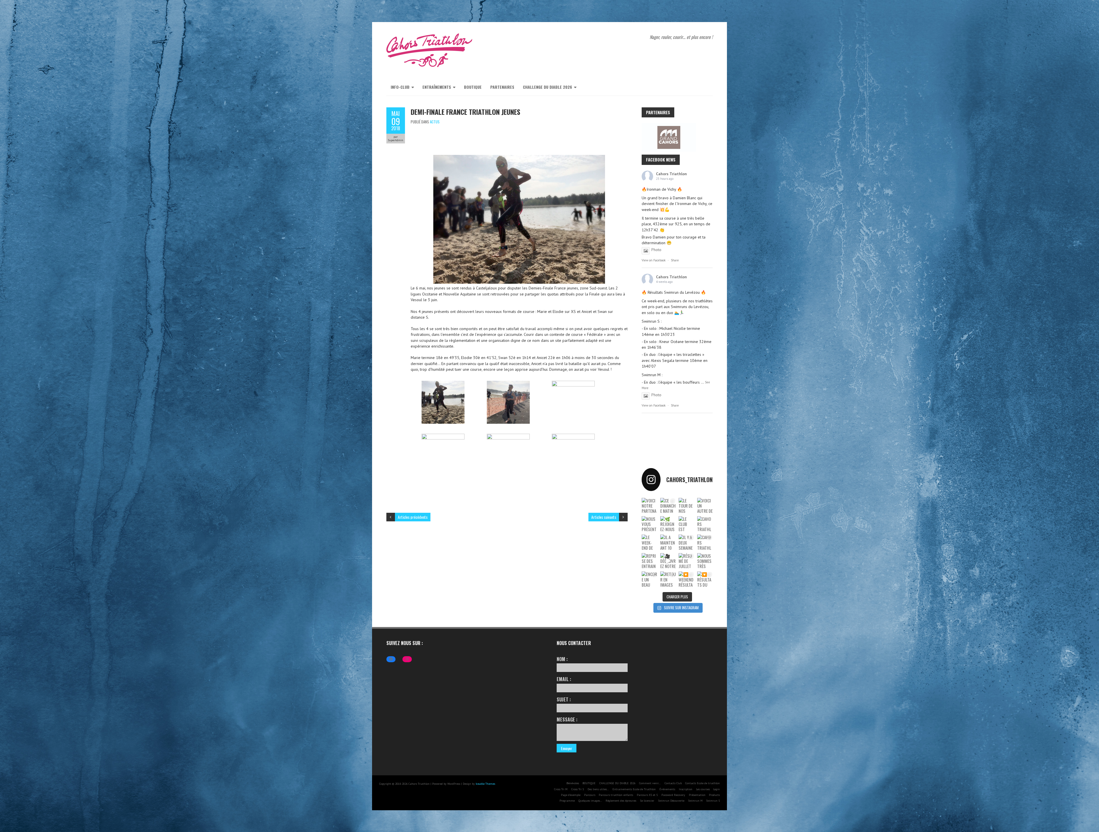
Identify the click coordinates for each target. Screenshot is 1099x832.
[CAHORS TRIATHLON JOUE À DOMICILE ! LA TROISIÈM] (705, 542)
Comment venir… (650, 783)
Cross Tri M (561, 789)
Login (716, 789)
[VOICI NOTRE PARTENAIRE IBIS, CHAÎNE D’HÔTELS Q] (649, 505)
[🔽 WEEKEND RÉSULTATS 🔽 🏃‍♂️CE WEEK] (686, 579)
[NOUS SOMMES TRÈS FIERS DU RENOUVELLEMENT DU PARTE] (705, 561)
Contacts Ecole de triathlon (702, 783)
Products (714, 795)
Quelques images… (590, 801)
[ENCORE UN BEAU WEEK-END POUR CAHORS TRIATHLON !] (649, 579)
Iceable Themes (485, 784)
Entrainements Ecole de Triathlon (634, 789)
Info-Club (400, 87)
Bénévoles (572, 783)
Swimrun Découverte (671, 801)
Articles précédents (413, 517)
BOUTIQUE (473, 87)
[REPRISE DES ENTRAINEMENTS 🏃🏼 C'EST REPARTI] (649, 561)
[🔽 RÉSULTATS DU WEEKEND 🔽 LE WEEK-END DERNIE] (705, 579)
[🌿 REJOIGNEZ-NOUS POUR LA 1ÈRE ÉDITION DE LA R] (668, 524)
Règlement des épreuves (621, 801)
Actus (435, 122)
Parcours (589, 795)
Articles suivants (603, 517)
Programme (567, 801)
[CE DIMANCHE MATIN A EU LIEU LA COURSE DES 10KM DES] (668, 505)
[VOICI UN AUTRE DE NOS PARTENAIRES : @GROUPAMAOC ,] (705, 505)
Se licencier (647, 801)
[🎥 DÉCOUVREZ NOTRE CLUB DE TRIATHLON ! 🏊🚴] (668, 561)
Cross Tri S (577, 789)
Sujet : (564, 699)
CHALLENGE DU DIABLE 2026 (547, 87)
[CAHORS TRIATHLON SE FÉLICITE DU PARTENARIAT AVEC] (705, 524)
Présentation (697, 795)
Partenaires (502, 87)
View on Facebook (653, 260)
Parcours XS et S (647, 795)
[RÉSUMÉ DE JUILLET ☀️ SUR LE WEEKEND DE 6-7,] (686, 561)
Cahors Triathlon (671, 173)
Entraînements (436, 87)
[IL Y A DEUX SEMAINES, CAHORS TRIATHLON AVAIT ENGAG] (686, 542)
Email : (564, 679)
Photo (656, 249)
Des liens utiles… (598, 789)
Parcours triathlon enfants (616, 795)
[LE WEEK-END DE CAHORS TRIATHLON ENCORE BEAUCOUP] (649, 542)
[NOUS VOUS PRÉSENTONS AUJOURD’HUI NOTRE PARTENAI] (649, 524)
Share (675, 260)
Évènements (667, 789)
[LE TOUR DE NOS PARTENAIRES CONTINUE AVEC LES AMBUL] (686, 505)
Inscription (685, 789)
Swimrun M (695, 801)
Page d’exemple (570, 795)
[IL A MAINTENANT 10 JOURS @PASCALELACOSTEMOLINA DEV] (668, 542)
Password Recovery (673, 795)
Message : (567, 719)
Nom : (562, 659)
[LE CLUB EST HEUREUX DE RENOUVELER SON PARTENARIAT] (686, 524)
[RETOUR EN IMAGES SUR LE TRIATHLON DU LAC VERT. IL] (668, 579)
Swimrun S (713, 801)
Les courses (703, 789)
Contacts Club (673, 783)
